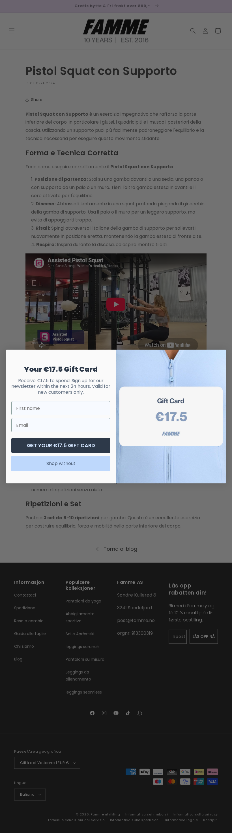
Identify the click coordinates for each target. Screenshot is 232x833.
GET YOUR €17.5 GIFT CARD (61, 445)
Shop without (61, 463)
